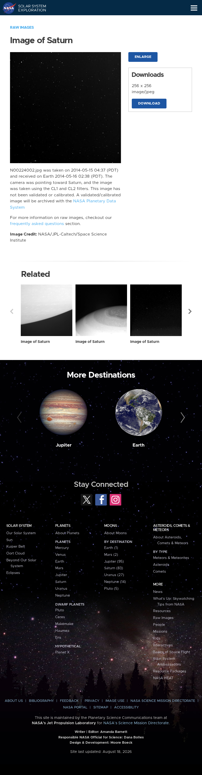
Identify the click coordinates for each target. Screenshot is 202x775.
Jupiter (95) (114, 561)
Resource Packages (169, 671)
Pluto (59, 610)
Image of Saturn (35, 342)
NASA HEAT (163, 678)
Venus (60, 555)
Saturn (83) (113, 568)
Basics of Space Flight (171, 652)
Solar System (19, 526)
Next (190, 311)
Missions (160, 631)
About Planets (67, 533)
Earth (139, 445)
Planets (62, 526)
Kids (156, 638)
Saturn (60, 582)
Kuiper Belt (15, 546)
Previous (12, 311)
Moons (110, 526)
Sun (9, 540)
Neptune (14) (115, 582)
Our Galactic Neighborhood (29, 20)
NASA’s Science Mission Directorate (136, 723)
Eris (58, 637)
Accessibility (126, 707)
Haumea (62, 631)
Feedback (69, 701)
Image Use (114, 701)
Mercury (62, 548)
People (159, 625)
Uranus (61, 589)
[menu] (194, 8)
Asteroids (161, 565)
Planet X (62, 652)
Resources (162, 611)
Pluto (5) (111, 589)
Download (149, 103)
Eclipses (13, 573)
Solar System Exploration (29, 8)
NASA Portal (75, 707)
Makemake (64, 624)
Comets (159, 571)
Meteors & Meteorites (171, 558)
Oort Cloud (15, 553)
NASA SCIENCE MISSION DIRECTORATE (162, 701)
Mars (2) (111, 555)
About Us (14, 701)
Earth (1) (111, 548)
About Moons (115, 533)
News (158, 592)
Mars (59, 568)
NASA (7, 8)
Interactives (163, 645)
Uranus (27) (114, 575)
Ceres (60, 617)
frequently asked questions (37, 224)
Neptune (62, 595)
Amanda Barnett (113, 732)
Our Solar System (21, 533)
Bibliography (41, 701)
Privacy (92, 701)
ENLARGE (143, 57)
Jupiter (64, 445)
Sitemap (100, 707)
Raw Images (22, 27)
